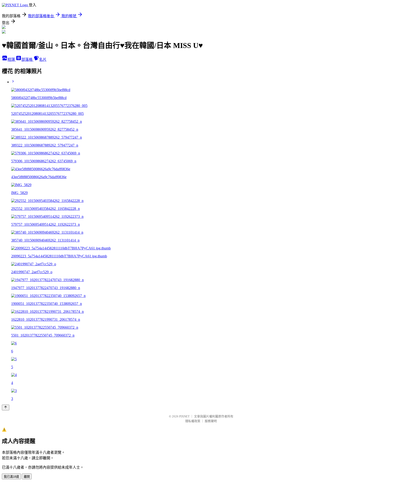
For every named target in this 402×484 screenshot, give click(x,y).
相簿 (11, 59)
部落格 (27, 59)
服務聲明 (211, 421)
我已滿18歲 (11, 476)
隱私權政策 (192, 421)
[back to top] (5, 407)
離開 (27, 476)
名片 (43, 59)
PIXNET (184, 416)
